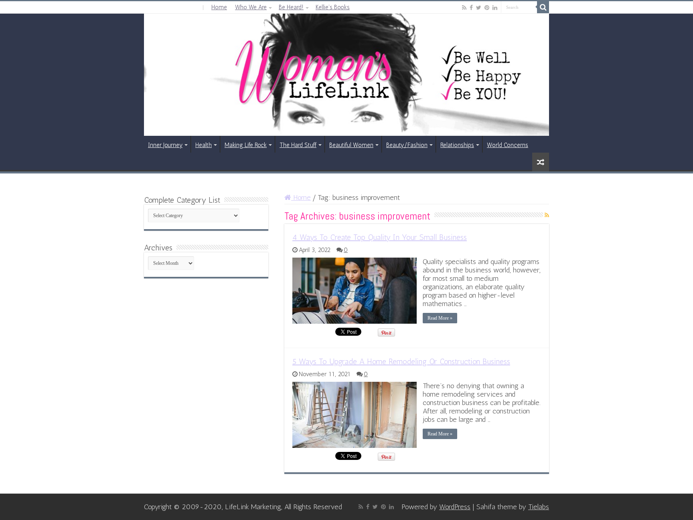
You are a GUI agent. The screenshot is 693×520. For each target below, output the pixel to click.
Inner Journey (165, 145)
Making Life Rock (246, 145)
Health (203, 145)
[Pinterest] (487, 7)
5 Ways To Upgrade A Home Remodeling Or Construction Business (401, 361)
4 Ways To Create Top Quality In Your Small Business (379, 237)
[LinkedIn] (495, 7)
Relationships (457, 145)
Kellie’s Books (333, 7)
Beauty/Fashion (407, 145)
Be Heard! (291, 7)
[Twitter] (478, 7)
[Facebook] (471, 7)
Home (219, 7)
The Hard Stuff (298, 145)
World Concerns (507, 145)
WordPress (454, 506)
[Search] (543, 7)
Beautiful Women (351, 145)
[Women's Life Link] (346, 75)
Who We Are (251, 7)
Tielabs (538, 506)
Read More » (440, 318)
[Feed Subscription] (547, 215)
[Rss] (464, 7)
